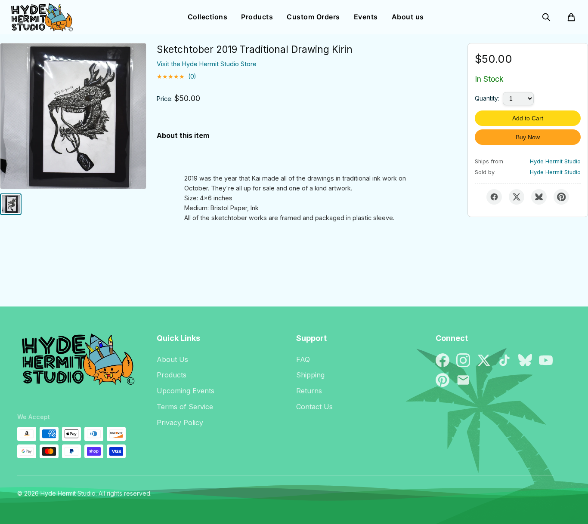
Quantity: (487, 98)
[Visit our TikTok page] (504, 360)
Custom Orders (313, 16)
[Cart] (571, 17)
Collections (208, 16)
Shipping (310, 375)
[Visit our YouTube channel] (546, 360)
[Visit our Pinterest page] (442, 380)
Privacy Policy (180, 422)
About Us (172, 359)
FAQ (303, 359)
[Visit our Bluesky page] (525, 360)
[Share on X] (516, 197)
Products (257, 16)
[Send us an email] (463, 380)
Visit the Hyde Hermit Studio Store (207, 63)
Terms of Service (185, 406)
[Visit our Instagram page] (463, 360)
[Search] (546, 17)
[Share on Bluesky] (539, 197)
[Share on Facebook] (494, 197)
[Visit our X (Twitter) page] (484, 360)
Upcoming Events (185, 390)
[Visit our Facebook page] (442, 360)
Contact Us (314, 406)
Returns (309, 390)
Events (366, 16)
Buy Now (528, 137)
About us (408, 16)
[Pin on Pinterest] (561, 197)
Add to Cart (527, 118)
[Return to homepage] (76, 362)
